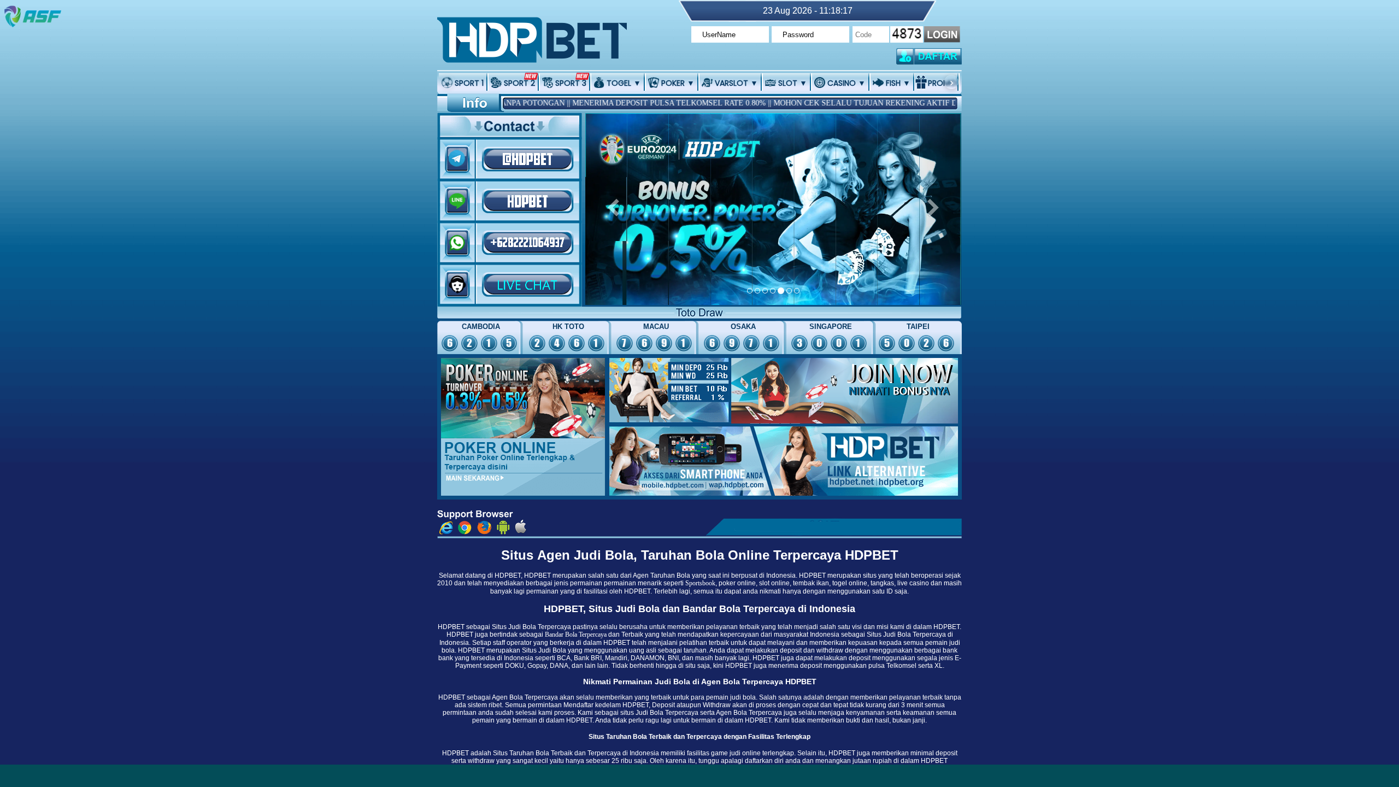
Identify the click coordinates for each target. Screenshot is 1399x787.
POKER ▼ (677, 83)
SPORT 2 (518, 83)
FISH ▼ (897, 83)
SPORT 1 (468, 83)
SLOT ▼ (791, 83)
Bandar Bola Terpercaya (576, 634)
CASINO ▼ (845, 83)
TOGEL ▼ (622, 83)
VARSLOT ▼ (735, 83)
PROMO (942, 83)
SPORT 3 (569, 83)
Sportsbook (700, 583)
